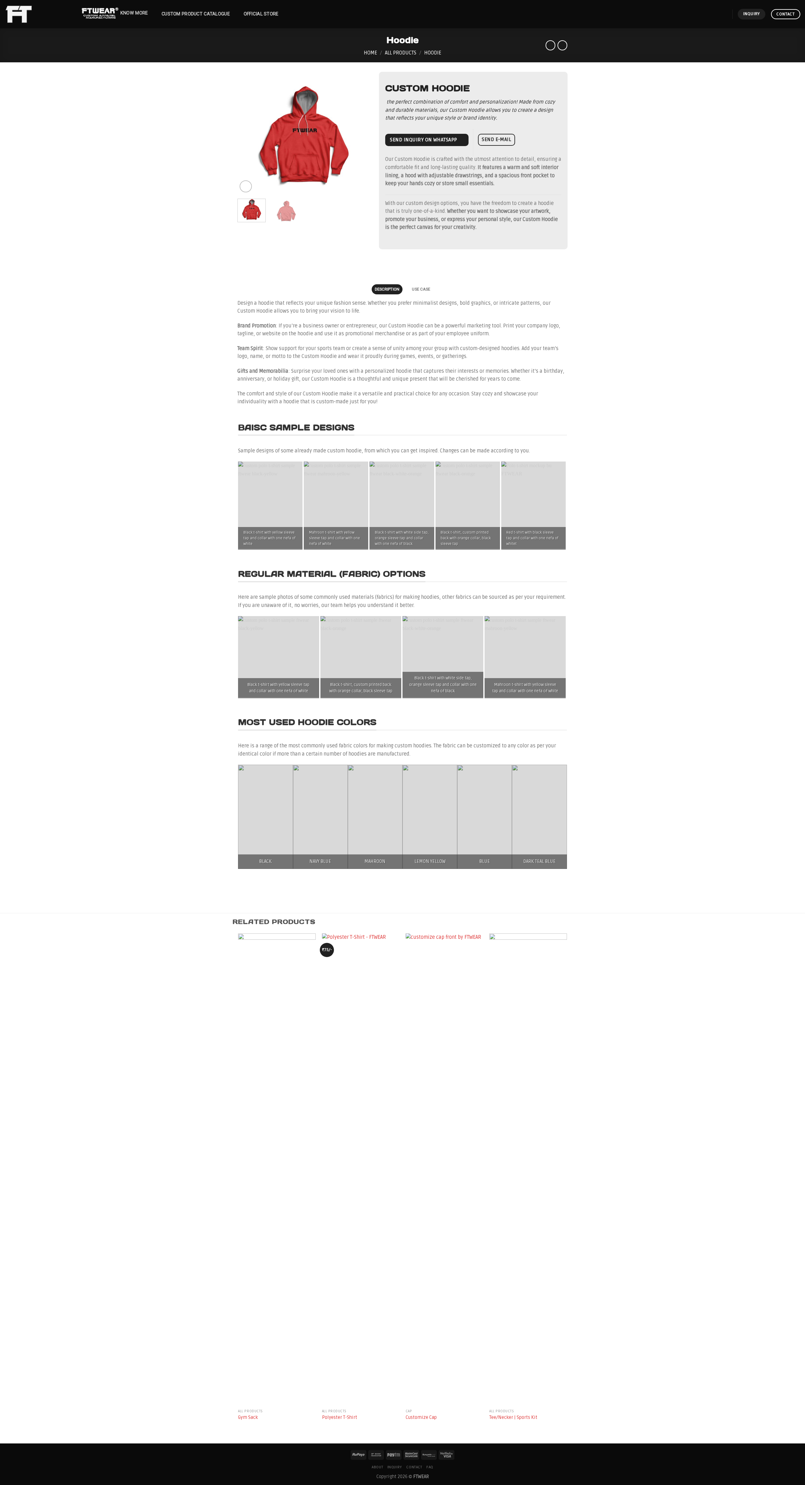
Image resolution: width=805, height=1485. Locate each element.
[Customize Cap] (444, 1169)
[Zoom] (246, 186)
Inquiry (394, 1467)
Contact (414, 1467)
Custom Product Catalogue (196, 14)
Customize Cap (421, 1417)
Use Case (421, 289)
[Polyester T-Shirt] (361, 1169)
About (377, 1467)
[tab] (387, 289)
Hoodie (432, 53)
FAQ (429, 1467)
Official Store (261, 14)
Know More (134, 13)
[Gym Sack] (277, 1169)
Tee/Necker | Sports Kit (513, 1417)
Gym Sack (248, 1417)
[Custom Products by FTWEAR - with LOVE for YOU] (36, 14)
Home (370, 53)
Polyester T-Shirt (339, 1417)
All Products (400, 53)
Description (387, 289)
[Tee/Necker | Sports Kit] (528, 1169)
